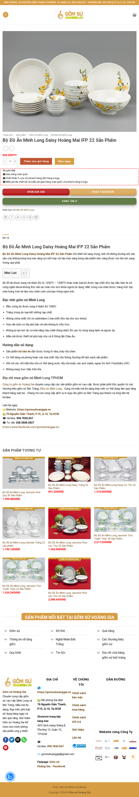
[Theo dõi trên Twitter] (12, 740)
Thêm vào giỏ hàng (36, 161)
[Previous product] (11, 148)
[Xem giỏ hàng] (134, 15)
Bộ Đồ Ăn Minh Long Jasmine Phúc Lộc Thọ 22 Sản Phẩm (67, 544)
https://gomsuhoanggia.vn (34, 409)
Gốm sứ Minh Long (38, 134)
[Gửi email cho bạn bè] (24, 217)
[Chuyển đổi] (6, 631)
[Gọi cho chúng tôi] (24, 740)
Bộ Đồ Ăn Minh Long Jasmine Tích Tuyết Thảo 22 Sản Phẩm (22, 588)
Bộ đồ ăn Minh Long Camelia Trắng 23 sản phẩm (24, 544)
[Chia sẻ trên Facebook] (12, 217)
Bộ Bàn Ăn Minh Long (61, 134)
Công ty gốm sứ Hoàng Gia (18, 384)
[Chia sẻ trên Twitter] (18, 217)
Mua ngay (64, 161)
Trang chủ (8, 134)
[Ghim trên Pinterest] (30, 217)
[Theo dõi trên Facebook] (5, 740)
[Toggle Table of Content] (22, 273)
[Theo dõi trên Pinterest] (5, 748)
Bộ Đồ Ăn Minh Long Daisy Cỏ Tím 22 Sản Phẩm (115, 487)
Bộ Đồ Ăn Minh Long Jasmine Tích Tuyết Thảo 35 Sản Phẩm (113, 537)
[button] (5, 14)
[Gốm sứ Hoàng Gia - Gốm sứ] (69, 15)
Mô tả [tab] (6, 238)
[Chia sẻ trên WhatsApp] (5, 217)
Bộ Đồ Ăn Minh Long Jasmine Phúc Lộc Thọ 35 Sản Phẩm (67, 595)
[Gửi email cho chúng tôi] (18, 740)
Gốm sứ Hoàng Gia (14, 692)
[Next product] (5, 148)
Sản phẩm (21, 134)
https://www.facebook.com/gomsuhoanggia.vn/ (31, 427)
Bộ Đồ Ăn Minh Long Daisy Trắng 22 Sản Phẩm (68, 487)
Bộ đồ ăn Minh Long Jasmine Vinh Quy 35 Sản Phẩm (21, 494)
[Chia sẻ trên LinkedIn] (36, 217)
